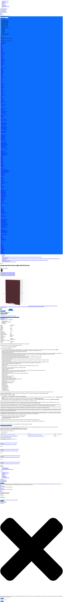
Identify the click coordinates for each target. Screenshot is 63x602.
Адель (1, 47)
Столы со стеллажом (3, 223)
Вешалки (1, 116)
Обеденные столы (3, 221)
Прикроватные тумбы (3, 230)
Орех (1, 185)
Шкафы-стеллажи (3, 215)
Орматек (1, 245)
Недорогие (2, 200)
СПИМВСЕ (2, 247)
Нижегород (2, 246)
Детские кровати (3, 124)
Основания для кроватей (4, 153)
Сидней (1, 91)
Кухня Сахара (39, 258)
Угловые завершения (3, 195)
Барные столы (2, 226)
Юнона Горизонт (3, 104)
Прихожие (2, 115)
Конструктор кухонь (5, 472)
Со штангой (2, 207)
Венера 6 (1, 163)
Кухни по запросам (3, 140)
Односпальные (2, 151)
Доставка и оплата (5, 2)
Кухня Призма (34, 258)
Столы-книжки (2, 112)
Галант (1, 57)
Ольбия (1, 80)
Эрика (1, 103)
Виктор (1, 55)
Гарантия (3, 3)
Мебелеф (1, 251)
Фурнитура (2, 139)
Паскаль (1, 84)
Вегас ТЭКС (2, 54)
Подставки (2, 238)
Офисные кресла (3, 132)
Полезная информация (6, 6)
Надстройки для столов (4, 227)
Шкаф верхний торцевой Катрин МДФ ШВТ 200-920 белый (10, 457)
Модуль (1, 253)
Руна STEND (2, 87)
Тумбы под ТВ (2, 110)
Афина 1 (1, 156)
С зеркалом (2, 187)
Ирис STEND (2, 63)
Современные (2, 183)
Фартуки (17, 317)
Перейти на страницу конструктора (6, 425)
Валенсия (1, 51)
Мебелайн (2, 250)
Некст (1, 76)
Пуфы (1, 236)
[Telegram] (4, 313)
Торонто (1, 94)
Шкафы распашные (3, 190)
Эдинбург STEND (3, 102)
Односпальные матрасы (4, 170)
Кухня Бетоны (8, 258)
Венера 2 (1, 160)
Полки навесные (3, 113)
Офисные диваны (3, 131)
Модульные (2, 194)
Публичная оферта (5, 467)
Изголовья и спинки (3, 154)
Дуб (1, 204)
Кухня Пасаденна (53, 258)
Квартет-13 (2, 64)
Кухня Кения (22, 258)
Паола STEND (2, 83)
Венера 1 (1, 159)
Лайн (1, 66)
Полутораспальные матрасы (5, 171)
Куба (1, 65)
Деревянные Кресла (3, 147)
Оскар (1, 81)
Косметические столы (4, 224)
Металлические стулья (4, 144)
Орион (1, 82)
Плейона (1, 85)
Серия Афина (2, 173)
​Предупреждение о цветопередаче (7, 469)
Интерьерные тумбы (3, 231)
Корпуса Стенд (2, 137)
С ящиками (2, 177)
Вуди (1, 46)
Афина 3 (1, 158)
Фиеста (1, 97)
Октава (1, 79)
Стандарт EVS (2, 174)
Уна (1, 96)
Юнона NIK (2, 105)
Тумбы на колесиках (3, 232)
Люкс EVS (2, 175)
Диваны (1, 108)
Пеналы (1, 197)
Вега (1, 53)
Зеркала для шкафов (3, 212)
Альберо (1, 49)
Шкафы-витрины (3, 193)
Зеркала (1, 235)
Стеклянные (2, 211)
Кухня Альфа (4, 258)
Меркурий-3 (2, 166)
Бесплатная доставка (4, 203)
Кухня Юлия (57, 258)
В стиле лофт (2, 199)
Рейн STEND (2, 86)
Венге (1, 184)
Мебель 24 (2, 252)
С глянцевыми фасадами (4, 182)
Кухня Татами (43, 258)
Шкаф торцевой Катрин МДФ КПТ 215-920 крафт (8, 444)
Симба (1, 92)
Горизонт (1, 243)
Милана (1, 73)
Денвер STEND (2, 60)
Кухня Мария (48, 258)
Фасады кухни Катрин (44, 260)
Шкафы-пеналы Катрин (29, 260)
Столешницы (2, 138)
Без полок (2, 208)
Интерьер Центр (3, 249)
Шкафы (1, 117)
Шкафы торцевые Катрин (37, 260)
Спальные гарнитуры (3, 120)
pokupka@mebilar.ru (3, 480)
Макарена (2, 71)
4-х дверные (2, 198)
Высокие (1, 201)
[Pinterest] (6, 313)
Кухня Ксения (26, 258)
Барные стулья (2, 142)
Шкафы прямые (2, 191)
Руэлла (1, 88)
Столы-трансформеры (4, 225)
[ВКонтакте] (2, 313)
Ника (1, 78)
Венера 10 (2, 165)
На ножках (2, 181)
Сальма (1, 89)
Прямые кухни (2, 135)
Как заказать (4, 476)
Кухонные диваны (3, 128)
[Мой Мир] (5, 313)
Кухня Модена (30, 258)
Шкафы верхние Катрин (13, 260)
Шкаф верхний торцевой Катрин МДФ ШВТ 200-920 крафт (9, 463)
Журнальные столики (3, 111)
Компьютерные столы (4, 220)
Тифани (1, 93)
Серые (1, 206)
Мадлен (1, 70)
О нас (3, 4)
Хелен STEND (2, 100)
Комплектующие (3, 155)
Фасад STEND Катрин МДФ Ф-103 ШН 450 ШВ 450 (36, 436)
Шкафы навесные (3, 196)
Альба (1, 48)
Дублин (1, 61)
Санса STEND (2, 90)
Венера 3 (1, 161)
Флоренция (2, 98)
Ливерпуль (2, 68)
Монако (1, 74)
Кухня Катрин (17, 258)
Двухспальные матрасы (4, 172)
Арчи (1, 44)
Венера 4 (1, 162)
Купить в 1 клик (11, 310)
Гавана (1, 56)
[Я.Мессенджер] (0, 313)
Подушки (1, 237)
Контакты (3, 1)
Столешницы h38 (9, 317)
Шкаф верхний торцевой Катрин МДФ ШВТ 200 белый (9, 450)
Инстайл (1, 62)
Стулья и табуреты (3, 129)
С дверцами (2, 178)
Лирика (1, 69)
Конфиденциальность (5, 468)
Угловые (1, 179)
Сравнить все (13, 439)
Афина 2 (1, 157)
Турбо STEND (2, 95)
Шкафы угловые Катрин (21, 260)
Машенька (2, 72)
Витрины (1, 180)
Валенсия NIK (2, 52)
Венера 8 (1, 164)
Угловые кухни (2, 136)
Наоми (1, 75)
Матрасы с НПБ (2, 169)
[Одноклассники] (3, 313)
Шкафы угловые (3, 192)
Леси (1, 67)
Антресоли (2, 202)
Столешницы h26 (3, 317)
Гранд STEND (2, 59)
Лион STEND (2, 43)
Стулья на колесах (3, 145)
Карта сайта (2, 483)
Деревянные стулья (3, 143)
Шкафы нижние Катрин (6, 260)
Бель (1, 45)
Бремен (1, 244)
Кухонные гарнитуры (3, 127)
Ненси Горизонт (2, 77)
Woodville (1, 248)
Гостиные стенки (3, 109)
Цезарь (1, 101)
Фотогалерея (4, 5)
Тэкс (1, 242)
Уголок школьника (3, 222)
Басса (1, 50)
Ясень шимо (2, 186)
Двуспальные (2, 152)
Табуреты (2, 146)
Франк (1, 99)
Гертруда (1, 58)
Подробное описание (3, 318)
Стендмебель (2, 213)
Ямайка (1, 106)
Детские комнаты (3, 123)
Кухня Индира (13, 258)
